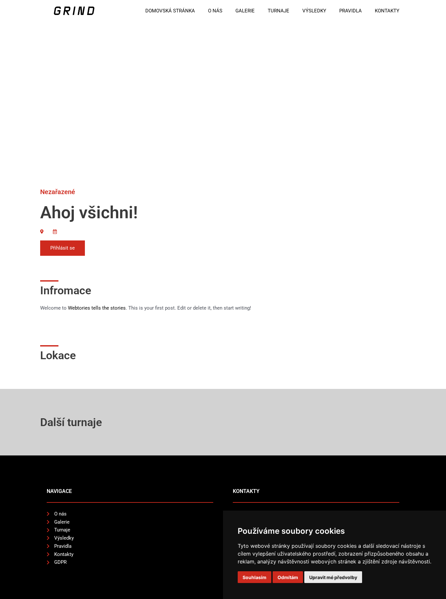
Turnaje (278, 11)
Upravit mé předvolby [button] (333, 577)
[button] (62, 248)
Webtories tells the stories (97, 308)
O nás (215, 11)
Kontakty (387, 11)
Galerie (245, 11)
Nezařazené (57, 192)
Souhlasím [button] (254, 577)
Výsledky (314, 11)
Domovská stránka (170, 11)
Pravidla (350, 11)
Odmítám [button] (288, 577)
